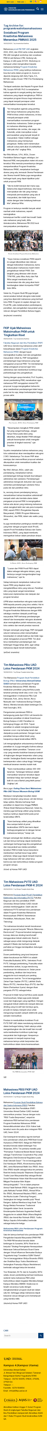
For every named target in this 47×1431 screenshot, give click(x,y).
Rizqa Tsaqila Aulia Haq (24, 672)
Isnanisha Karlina (22, 43)
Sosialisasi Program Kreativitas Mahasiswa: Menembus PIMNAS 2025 (20, 36)
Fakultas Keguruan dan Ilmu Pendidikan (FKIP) (23, 343)
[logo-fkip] (20, 9)
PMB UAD (20, 2)
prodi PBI (17, 49)
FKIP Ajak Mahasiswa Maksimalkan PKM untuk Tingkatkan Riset (19, 331)
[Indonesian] (41, 2)
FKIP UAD (26, 49)
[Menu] (42, 9)
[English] (36, 2)
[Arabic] (31, 2)
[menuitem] (10, 2)
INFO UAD (10, 2)
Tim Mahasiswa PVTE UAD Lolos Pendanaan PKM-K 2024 (23, 883)
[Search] (36, 9)
